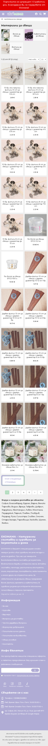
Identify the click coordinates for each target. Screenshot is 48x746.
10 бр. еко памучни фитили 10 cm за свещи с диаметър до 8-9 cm (35, 91)
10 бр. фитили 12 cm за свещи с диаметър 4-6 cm (36, 129)
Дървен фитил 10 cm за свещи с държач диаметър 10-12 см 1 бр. (35, 278)
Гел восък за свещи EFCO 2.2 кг (35, 240)
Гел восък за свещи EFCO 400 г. (12, 277)
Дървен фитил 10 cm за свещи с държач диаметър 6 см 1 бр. (12, 355)
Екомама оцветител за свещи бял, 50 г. (35, 466)
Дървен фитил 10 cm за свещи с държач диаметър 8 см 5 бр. (35, 430)
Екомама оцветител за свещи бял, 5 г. (12, 466)
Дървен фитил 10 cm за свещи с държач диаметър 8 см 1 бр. (35, 392)
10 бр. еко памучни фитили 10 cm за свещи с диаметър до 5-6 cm (12, 91)
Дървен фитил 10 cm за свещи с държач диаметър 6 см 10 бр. (35, 355)
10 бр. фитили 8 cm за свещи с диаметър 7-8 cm (36, 204)
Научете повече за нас (11, 594)
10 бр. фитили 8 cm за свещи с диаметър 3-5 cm (35, 166)
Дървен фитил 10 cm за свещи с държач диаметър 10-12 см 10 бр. (12, 317)
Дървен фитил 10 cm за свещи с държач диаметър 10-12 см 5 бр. (35, 316)
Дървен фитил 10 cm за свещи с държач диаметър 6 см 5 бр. (12, 392)
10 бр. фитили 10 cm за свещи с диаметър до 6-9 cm (12, 129)
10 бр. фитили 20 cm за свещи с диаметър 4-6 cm (12, 166)
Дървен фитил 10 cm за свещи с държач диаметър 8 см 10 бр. (12, 430)
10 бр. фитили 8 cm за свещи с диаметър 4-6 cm (12, 204)
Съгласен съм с (21, 675)
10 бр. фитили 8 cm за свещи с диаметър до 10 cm (12, 241)
